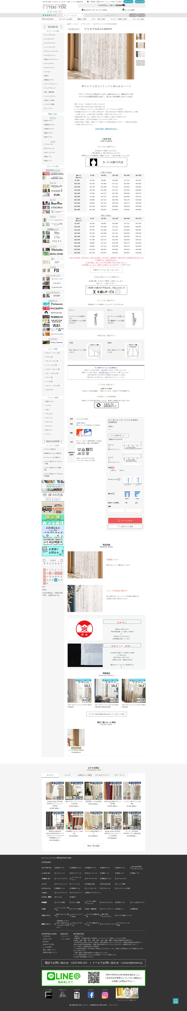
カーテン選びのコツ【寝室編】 (52, 469)
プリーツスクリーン (50, 84)
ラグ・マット (48, 108)
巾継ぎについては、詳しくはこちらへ (106, 270)
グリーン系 (48, 377)
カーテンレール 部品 (123, 888)
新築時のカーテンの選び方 (52, 453)
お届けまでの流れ (48, 944)
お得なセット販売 (85, 775)
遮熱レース (47, 156)
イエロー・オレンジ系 (52, 369)
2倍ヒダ (121, 470)
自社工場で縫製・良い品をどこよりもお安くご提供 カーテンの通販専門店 (63, 1)
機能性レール (60, 888)
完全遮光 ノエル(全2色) (93, 801)
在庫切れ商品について (50, 952)
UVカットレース (49, 152)
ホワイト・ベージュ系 (52, 353)
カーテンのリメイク (108, 924)
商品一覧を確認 (93, 846)
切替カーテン (121, 902)
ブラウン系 (48, 357)
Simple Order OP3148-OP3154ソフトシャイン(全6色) (55, 804)
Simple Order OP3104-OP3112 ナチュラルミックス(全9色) (112, 833)
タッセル (47, 71)
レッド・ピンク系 (51, 365)
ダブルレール (141, 15)
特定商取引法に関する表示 (98, 1005)
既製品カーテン (49, 80)
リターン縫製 (75, 902)
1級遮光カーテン (49, 124)
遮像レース (105, 873)
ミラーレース (48, 144)
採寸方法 (46, 941)
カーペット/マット (107, 909)
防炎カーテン (48, 137)
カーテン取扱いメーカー (124, 915)
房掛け (46, 76)
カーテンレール (49, 67)
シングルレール (91, 888)
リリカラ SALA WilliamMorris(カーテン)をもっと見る (107, 714)
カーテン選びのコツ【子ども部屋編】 (53, 475)
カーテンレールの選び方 (52, 457)
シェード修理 (121, 884)
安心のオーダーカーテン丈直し (96, 10)
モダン (47, 409)
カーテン (76, 24)
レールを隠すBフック (137, 484)
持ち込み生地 (106, 884)
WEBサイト (132, 1000)
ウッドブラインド (50, 88)
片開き (137, 498)
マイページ (65, 936)
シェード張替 (133, 15)
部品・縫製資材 (49, 92)
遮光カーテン (48, 120)
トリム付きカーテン (138, 902)
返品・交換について (49, 950)
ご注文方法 (46, 936)
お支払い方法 (47, 939)
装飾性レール (75, 888)
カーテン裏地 (60, 902)
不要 (126, 503)
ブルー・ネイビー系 (51, 373)
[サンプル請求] (48, 998)
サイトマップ (113, 1005)
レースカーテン (49, 39)
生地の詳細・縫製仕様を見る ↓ (106, 129)
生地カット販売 (49, 100)
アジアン (48, 434)
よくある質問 (47, 947)
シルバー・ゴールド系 (52, 385)
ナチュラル (48, 413)
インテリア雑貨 (49, 104)
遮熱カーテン (48, 133)
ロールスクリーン (50, 55)
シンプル (48, 405)
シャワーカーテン (50, 96)
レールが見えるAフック (127, 484)
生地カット (120, 909)
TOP (70, 24)
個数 (109, 506)
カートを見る (66, 939)
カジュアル (48, 422)
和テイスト (48, 430)
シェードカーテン (50, 47)
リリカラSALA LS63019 (76, 750)
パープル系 (48, 381)
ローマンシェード (62, 884)
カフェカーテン (49, 63)
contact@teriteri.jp (132, 962)
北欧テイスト (49, 401)
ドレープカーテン (50, 35)
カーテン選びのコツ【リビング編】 (53, 462)
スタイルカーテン (107, 902)
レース (67, 775)
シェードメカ (75, 884)
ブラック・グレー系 (51, 361)
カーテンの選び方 (50, 449)
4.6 (54, 15)
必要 (136, 503)
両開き (127, 498)
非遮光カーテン (49, 129)
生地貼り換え (91, 884)
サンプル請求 (129, 10)
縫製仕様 (135, 909)
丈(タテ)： (111, 457)
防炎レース (47, 160)
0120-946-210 (79, 962)
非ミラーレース (49, 148)
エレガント (48, 426)
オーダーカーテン (85, 24)
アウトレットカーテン (51, 51)
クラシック (48, 418)
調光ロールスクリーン (51, 59)
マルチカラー (49, 390)
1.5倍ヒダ (113, 470)
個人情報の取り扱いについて (78, 1005)
